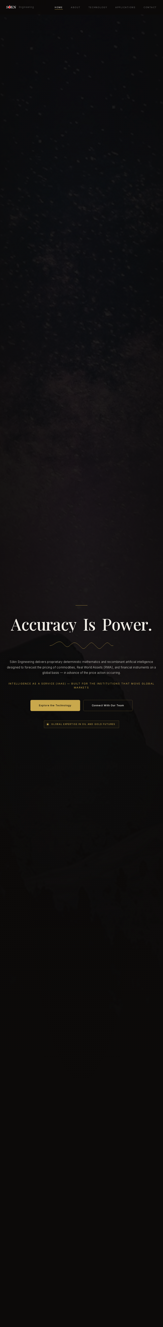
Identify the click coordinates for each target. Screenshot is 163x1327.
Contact (150, 7)
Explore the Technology (55, 705)
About (76, 7)
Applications (125, 7)
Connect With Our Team (108, 705)
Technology (97, 7)
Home (59, 7)
